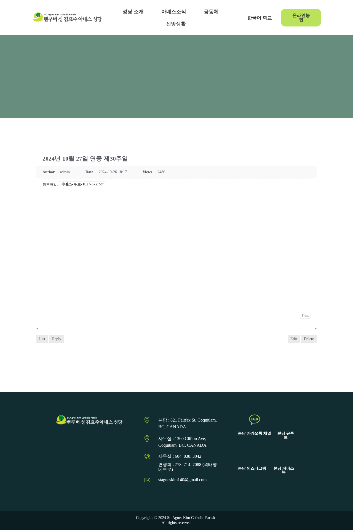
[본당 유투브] (285, 419)
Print (305, 315)
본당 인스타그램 (252, 468)
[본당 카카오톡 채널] (254, 419)
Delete (309, 339)
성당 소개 (133, 11)
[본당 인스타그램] (252, 454)
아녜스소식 (173, 11)
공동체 (211, 11)
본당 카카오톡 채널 (254, 433)
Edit (293, 339)
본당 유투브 (285, 435)
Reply (56, 339)
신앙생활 (176, 23)
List (42, 339)
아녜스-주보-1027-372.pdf (82, 184)
